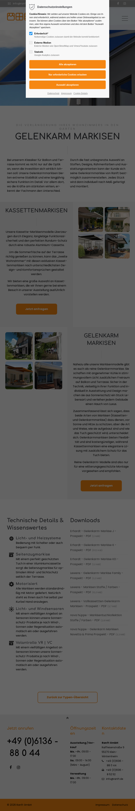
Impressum (66, 93)
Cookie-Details (80, 93)
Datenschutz (53, 93)
